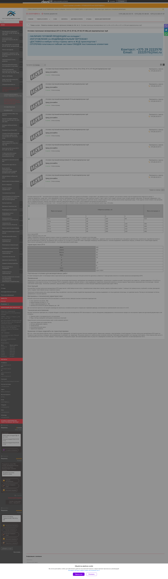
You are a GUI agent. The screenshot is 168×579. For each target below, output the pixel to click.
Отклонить (92, 574)
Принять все (78, 574)
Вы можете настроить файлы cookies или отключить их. (83, 570)
